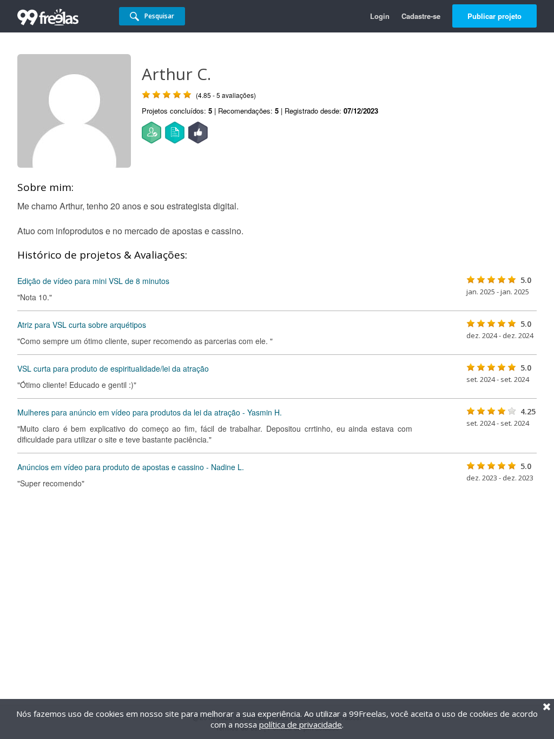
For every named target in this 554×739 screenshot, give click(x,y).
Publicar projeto (494, 16)
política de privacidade (300, 724)
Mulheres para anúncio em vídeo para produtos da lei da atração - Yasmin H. (149, 412)
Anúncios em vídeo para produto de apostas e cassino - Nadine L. (130, 466)
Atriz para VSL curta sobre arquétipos (81, 324)
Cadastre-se (420, 16)
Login (380, 16)
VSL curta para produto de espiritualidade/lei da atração (113, 368)
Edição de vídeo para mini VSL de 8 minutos (93, 280)
